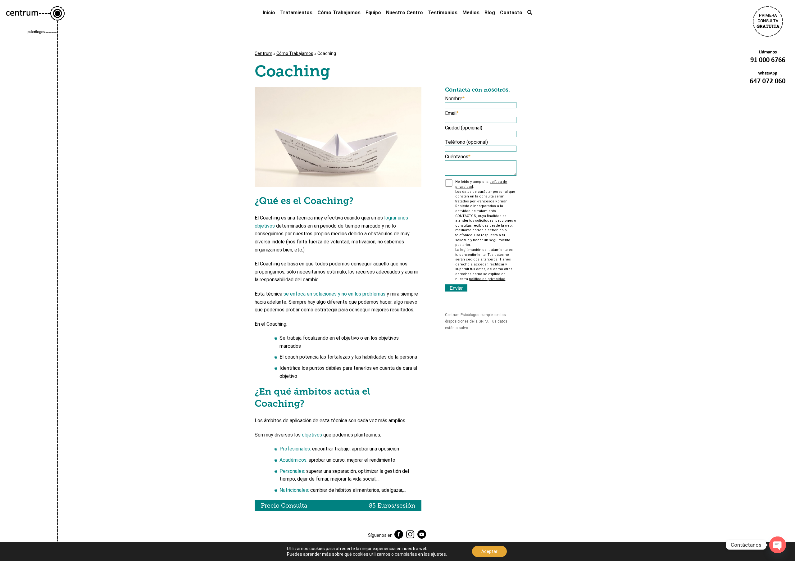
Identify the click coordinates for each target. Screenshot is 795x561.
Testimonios (442, 13)
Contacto (511, 13)
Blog (489, 13)
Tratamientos (296, 13)
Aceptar (489, 551)
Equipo (373, 13)
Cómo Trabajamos (339, 13)
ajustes (438, 554)
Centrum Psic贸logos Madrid (35, 283)
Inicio (269, 13)
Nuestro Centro (404, 13)
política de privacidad (487, 279)
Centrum (263, 53)
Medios (470, 13)
